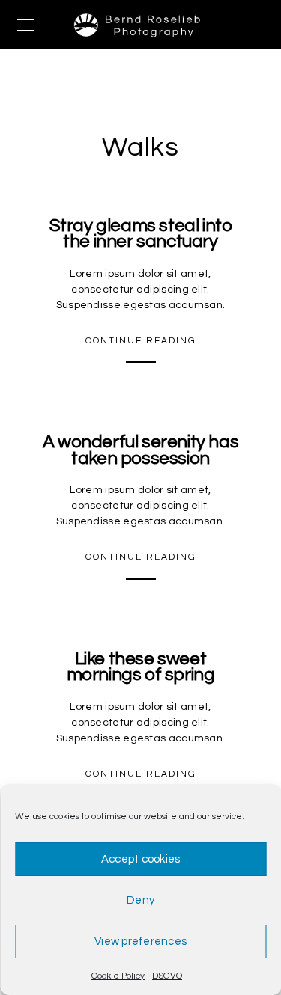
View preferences (140, 941)
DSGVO (167, 976)
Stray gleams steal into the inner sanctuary (140, 233)
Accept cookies (141, 859)
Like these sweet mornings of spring (141, 667)
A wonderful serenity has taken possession (140, 450)
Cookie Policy (118, 976)
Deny (140, 900)
